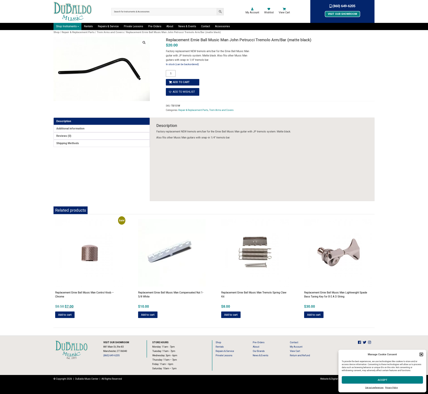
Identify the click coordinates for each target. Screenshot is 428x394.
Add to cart (181, 82)
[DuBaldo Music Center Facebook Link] (360, 342)
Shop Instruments (66, 26)
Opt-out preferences (374, 387)
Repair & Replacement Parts (193, 110)
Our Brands (259, 351)
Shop (218, 342)
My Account (252, 12)
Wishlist (269, 12)
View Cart (284, 12)
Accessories (222, 26)
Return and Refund (300, 355)
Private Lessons (133, 26)
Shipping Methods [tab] (67, 143)
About (169, 26)
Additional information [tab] (70, 128)
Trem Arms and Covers (221, 110)
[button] (421, 354)
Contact (205, 26)
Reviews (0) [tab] (63, 135)
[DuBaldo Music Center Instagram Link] (370, 342)
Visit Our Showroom (342, 14)
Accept (382, 379)
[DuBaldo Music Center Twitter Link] (365, 342)
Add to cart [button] (65, 314)
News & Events (187, 26)
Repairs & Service (108, 26)
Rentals (88, 26)
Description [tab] (63, 121)
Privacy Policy (391, 387)
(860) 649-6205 (343, 6)
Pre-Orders (154, 26)
